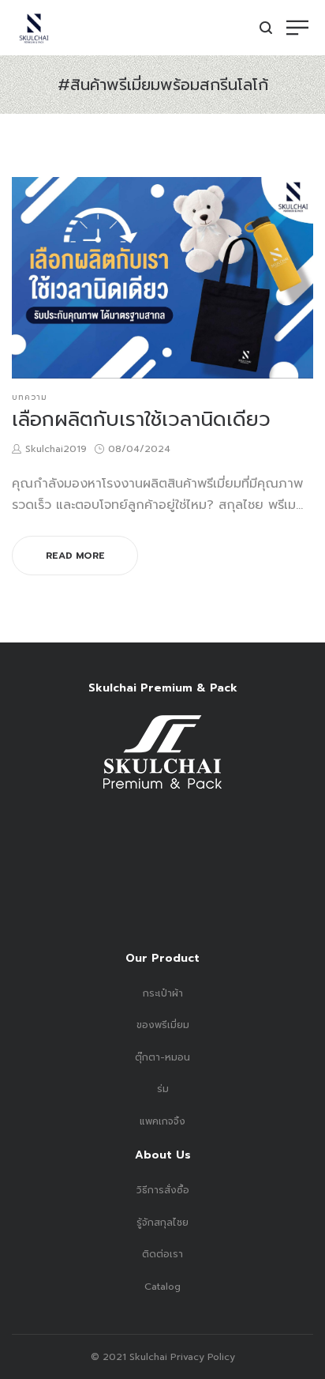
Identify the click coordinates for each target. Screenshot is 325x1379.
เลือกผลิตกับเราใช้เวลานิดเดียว (141, 420)
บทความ (29, 397)
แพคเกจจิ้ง (162, 1121)
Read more (75, 555)
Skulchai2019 (55, 449)
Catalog (162, 1286)
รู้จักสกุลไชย (162, 1222)
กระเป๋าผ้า (163, 993)
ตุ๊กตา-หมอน (162, 1057)
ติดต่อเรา (162, 1254)
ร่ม (163, 1089)
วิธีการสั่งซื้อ (162, 1190)
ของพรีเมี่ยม (162, 1025)
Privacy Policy (201, 1357)
